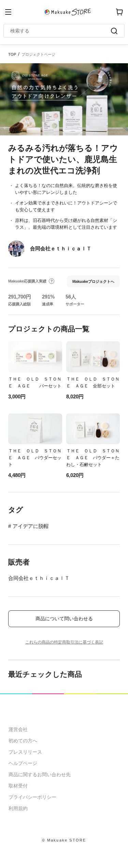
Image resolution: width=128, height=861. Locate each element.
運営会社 (18, 729)
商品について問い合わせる (64, 618)
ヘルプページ (23, 763)
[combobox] (60, 31)
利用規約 (18, 808)
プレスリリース (25, 752)
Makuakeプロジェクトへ (93, 281)
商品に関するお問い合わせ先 (40, 774)
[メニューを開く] (8, 12)
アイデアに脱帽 (30, 526)
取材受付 (18, 786)
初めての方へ (23, 740)
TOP (12, 54)
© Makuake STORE (64, 840)
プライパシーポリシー (32, 797)
